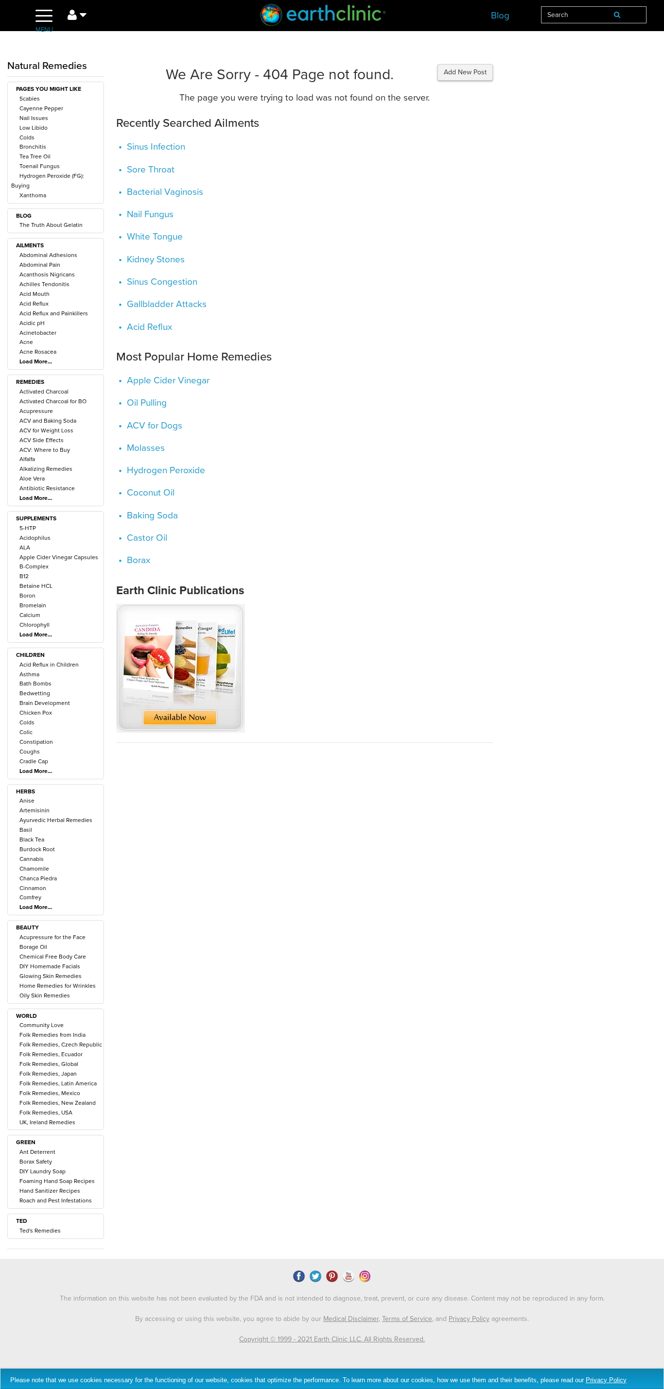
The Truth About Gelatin (51, 225)
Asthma (29, 674)
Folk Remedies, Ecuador (51, 1054)
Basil (25, 829)
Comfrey (30, 897)
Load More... (35, 361)
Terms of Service (407, 1319)
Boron (27, 595)
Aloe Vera (32, 478)
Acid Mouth (34, 294)
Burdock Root (37, 849)
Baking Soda (152, 515)
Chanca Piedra (38, 878)
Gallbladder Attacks (167, 304)
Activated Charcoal (44, 391)
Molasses (146, 448)
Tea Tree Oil (35, 156)
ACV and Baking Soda (47, 420)
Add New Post (465, 72)
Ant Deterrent (37, 1152)
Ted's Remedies (40, 1230)
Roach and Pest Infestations (55, 1200)
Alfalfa (27, 459)
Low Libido (33, 127)
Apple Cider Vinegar (168, 380)
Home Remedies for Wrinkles (57, 985)
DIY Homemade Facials (49, 966)
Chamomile (34, 868)
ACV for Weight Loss (46, 430)
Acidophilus (35, 537)
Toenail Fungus (39, 166)
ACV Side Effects (41, 440)
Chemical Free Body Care (52, 956)
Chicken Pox (35, 712)
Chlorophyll (34, 624)
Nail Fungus (150, 214)
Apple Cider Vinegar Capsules (58, 557)
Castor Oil (147, 537)
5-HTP (27, 528)
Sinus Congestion (162, 281)
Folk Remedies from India (52, 1034)
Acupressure (36, 411)
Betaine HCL (35, 586)
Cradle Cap (33, 761)
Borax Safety (35, 1161)
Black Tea (31, 839)
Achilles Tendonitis (44, 284)
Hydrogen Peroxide (166, 470)
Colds (27, 137)
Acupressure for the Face (52, 937)
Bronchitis (32, 146)
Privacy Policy (469, 1319)
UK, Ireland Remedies (47, 1122)
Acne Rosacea (37, 351)
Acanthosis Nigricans (47, 274)
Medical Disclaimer (351, 1319)
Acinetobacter (37, 332)
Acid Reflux (34, 303)
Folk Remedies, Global (48, 1064)
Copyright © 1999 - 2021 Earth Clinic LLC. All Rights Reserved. (332, 1339)
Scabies (29, 98)
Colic (26, 732)
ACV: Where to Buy (44, 449)
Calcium (29, 615)
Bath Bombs (35, 683)
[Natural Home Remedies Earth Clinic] (332, 16)
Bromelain (32, 605)
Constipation (36, 741)
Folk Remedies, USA (45, 1112)
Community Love (41, 1025)
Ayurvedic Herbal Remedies (55, 820)
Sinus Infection (156, 146)
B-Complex (34, 566)
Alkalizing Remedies (45, 468)
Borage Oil (33, 946)
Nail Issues (33, 118)
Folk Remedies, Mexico (49, 1093)
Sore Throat (151, 169)
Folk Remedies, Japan (48, 1073)
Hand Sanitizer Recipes (49, 1190)
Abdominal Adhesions (48, 255)
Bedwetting (34, 693)
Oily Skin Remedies (44, 995)
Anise (27, 800)
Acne (26, 342)
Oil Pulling (147, 402)
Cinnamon (32, 888)
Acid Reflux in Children (49, 664)
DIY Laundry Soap (42, 1171)
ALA (24, 547)
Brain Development (44, 703)
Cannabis (31, 859)
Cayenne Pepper (41, 108)
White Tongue (155, 236)
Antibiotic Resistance (47, 488)
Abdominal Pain (39, 264)
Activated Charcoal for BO (53, 401)
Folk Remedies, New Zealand (57, 1102)
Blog (500, 15)
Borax (138, 560)
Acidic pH (32, 323)
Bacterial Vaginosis (165, 192)
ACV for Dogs (154, 425)
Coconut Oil (151, 492)
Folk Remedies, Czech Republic (60, 1044)
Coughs (29, 751)
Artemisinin (34, 810)
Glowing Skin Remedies (50, 976)
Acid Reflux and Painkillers (53, 313)
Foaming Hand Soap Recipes (57, 1181)
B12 (24, 576)
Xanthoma (32, 195)
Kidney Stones (156, 259)
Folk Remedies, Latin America (58, 1083)
